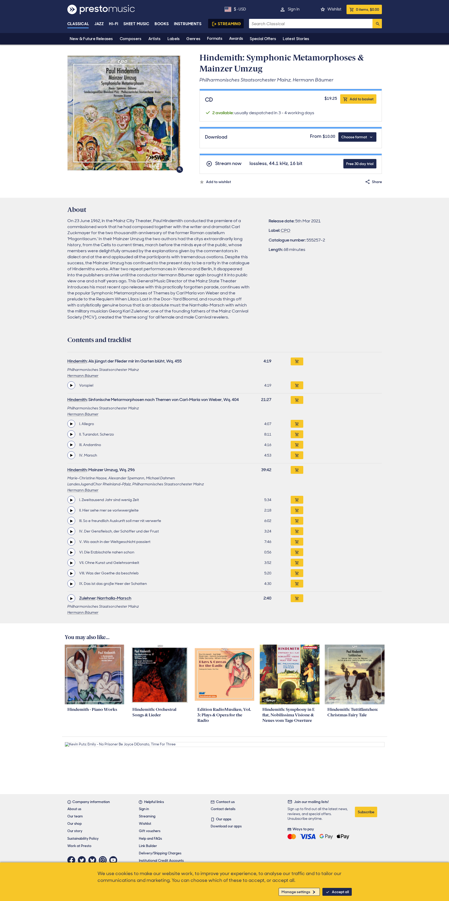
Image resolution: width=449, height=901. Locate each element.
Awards (236, 38)
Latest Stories (296, 38)
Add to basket (362, 99)
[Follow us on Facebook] (72, 860)
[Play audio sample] (71, 385)
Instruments (188, 23)
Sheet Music (136, 23)
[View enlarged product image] (124, 113)
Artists (154, 38)
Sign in (294, 9)
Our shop (74, 823)
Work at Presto (79, 846)
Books (162, 23)
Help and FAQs (150, 838)
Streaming (229, 23)
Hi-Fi (113, 23)
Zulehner (87, 598)
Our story (74, 831)
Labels (173, 38)
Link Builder (148, 846)
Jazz (99, 23)
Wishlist (334, 9)
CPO (285, 230)
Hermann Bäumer (83, 375)
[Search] (377, 23)
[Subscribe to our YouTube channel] (114, 860)
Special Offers (263, 38)
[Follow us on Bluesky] (93, 860)
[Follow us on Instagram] (104, 860)
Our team (75, 816)
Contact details (223, 809)
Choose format (354, 137)
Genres (193, 38)
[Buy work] (297, 361)
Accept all (340, 891)
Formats (214, 38)
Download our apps (226, 826)
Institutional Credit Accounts (161, 860)
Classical (78, 23)
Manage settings (296, 891)
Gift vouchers (149, 831)
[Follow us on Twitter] (83, 860)
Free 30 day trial (360, 163)
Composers (131, 38)
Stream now (228, 164)
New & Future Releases (91, 38)
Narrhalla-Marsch (114, 598)
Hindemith (77, 361)
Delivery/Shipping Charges (160, 853)
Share (377, 181)
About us (74, 809)
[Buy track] (297, 385)
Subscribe (366, 812)
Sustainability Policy (83, 838)
